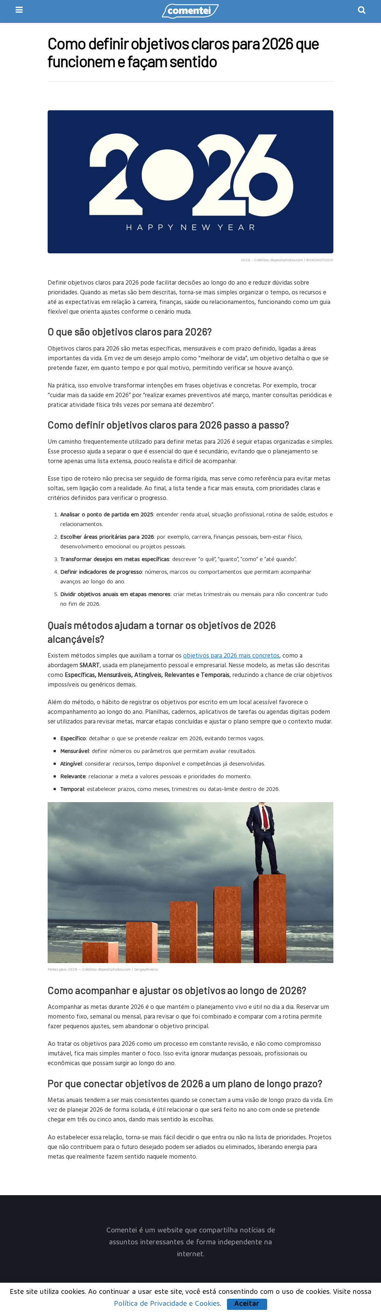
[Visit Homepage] (190, 11)
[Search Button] (361, 11)
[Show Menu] (19, 11)
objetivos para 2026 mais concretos (231, 655)
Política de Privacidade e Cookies (167, 1304)
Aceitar (247, 1304)
